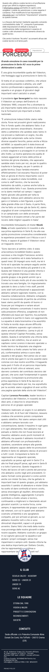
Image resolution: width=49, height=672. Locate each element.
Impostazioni (37, 50)
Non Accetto (21, 50)
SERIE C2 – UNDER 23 (21, 580)
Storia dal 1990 (20, 603)
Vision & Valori (20, 607)
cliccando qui (8, 15)
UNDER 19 (16, 584)
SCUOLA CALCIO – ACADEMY (24, 576)
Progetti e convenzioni (24, 612)
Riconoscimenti (20, 616)
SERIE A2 (16, 588)
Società (17, 620)
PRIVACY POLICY (9, 668)
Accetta (8, 50)
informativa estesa (11, 8)
